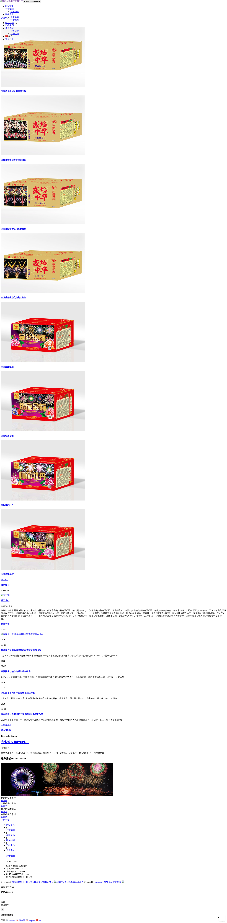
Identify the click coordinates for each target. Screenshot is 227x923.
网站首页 (9, 6)
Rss (110, 882)
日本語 (21, 920)
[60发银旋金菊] (43, 430)
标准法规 (15, 34)
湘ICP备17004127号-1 (43, 882)
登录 (7, 39)
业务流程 (15, 31)
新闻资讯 (9, 14)
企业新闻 (15, 17)
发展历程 (15, 11)
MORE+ (4, 580)
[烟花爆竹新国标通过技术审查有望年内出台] (22, 634)
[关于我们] (113, 595)
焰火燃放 (9, 28)
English (31, 920)
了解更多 (5, 820)
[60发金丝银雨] (43, 361)
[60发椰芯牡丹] (43, 500)
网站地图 (117, 882)
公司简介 (5, 585)
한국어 (11, 920)
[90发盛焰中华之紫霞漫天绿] (43, 86)
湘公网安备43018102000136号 (69, 882)
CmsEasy (99, 882)
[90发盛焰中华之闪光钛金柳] (43, 223)
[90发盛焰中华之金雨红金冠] (43, 155)
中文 (40, 920)
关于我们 (9, 9)
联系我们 (9, 23)
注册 (11, 39)
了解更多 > (6, 725)
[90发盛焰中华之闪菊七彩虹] (43, 292)
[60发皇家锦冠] (43, 569)
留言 (106, 882)
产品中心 (9, 25)
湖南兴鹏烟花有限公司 (22, 882)
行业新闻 (15, 20)
